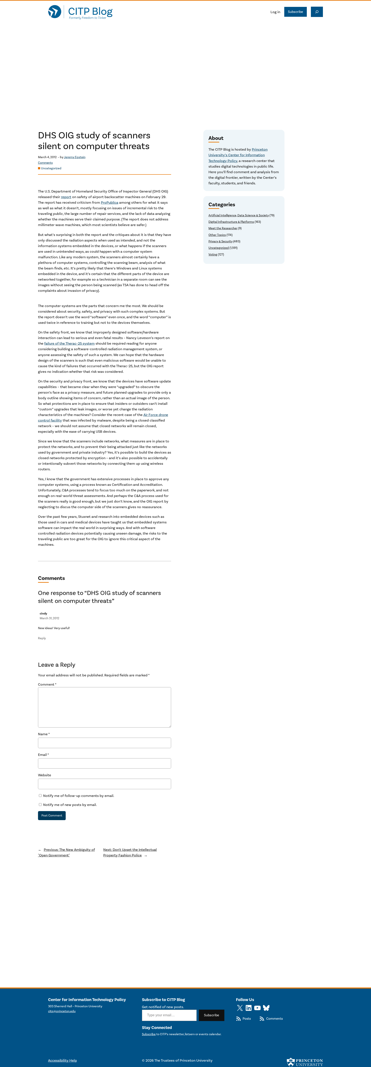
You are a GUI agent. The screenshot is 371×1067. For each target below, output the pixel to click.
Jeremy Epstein (74, 157)
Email (43, 754)
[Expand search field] (317, 12)
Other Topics (217, 235)
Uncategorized (51, 168)
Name (44, 734)
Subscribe (295, 12)
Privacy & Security (220, 241)
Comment (47, 684)
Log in (275, 12)
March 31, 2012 (49, 618)
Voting (212, 254)
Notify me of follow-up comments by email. (78, 795)
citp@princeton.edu (62, 1011)
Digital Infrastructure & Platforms (231, 222)
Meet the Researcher (222, 228)
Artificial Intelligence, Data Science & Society (238, 215)
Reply (42, 638)
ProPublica (109, 202)
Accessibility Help (62, 1060)
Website (44, 775)
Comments (45, 163)
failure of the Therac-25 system (69, 343)
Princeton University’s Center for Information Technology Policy (238, 155)
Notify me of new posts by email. (70, 805)
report (66, 197)
